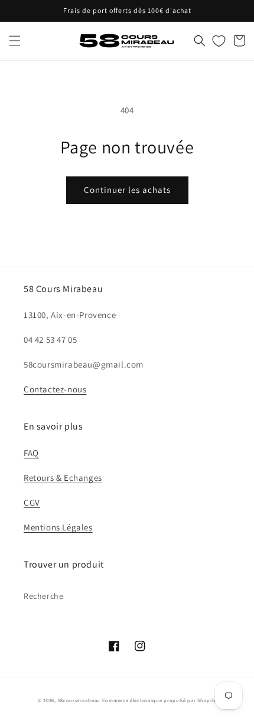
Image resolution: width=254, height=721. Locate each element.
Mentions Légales (58, 527)
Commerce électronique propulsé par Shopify (159, 700)
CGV (32, 502)
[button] (15, 41)
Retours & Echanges (63, 477)
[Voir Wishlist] (219, 41)
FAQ (31, 452)
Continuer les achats (127, 189)
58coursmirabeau (79, 700)
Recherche (43, 596)
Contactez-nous (55, 389)
